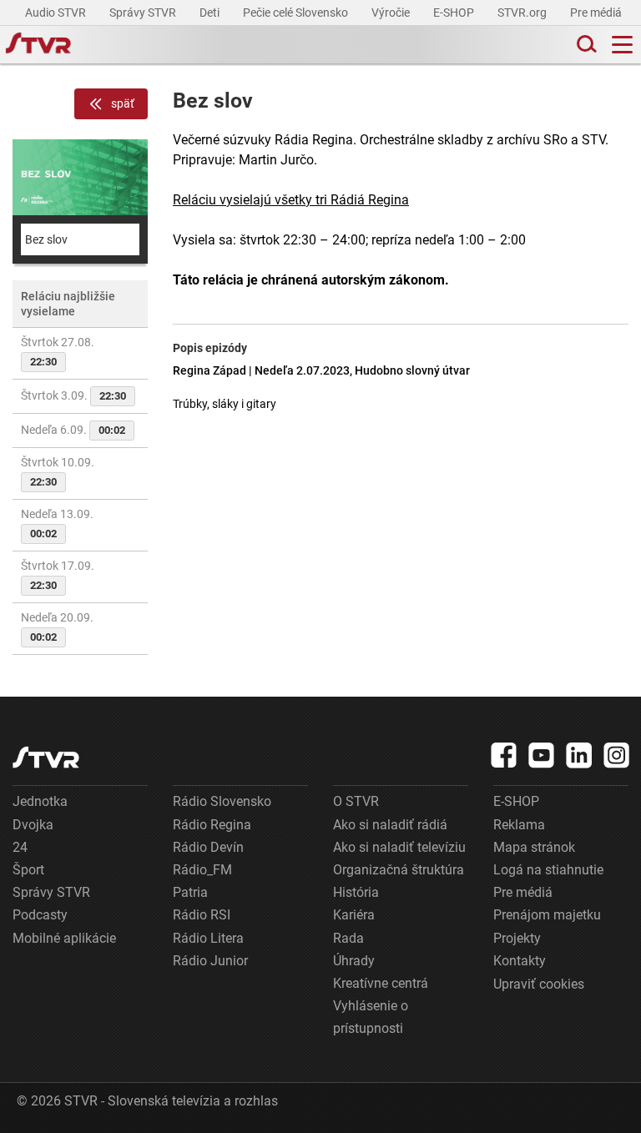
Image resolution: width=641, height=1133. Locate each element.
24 (20, 847)
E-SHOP (455, 12)
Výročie (391, 12)
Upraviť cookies (538, 984)
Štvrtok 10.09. (57, 472)
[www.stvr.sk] (46, 757)
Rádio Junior (210, 961)
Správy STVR (144, 12)
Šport (28, 870)
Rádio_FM (202, 870)
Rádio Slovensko (222, 801)
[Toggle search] (585, 44)
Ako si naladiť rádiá (390, 825)
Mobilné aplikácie (64, 938)
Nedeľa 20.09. (57, 627)
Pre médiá (597, 12)
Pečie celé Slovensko (297, 12)
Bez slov (46, 239)
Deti (210, 12)
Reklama (519, 825)
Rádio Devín (208, 847)
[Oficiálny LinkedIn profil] (579, 755)
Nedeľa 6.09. (73, 429)
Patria (190, 892)
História (356, 892)
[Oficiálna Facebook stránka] (504, 755)
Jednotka (40, 801)
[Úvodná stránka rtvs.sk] (38, 45)
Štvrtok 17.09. (57, 575)
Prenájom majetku (547, 915)
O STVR (356, 801)
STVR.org (523, 12)
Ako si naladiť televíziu (399, 847)
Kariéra (354, 915)
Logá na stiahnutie (548, 870)
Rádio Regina (212, 825)
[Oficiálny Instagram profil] (616, 755)
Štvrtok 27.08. (57, 351)
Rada (348, 938)
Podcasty (40, 915)
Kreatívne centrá (380, 983)
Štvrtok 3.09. (73, 395)
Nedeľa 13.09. (57, 523)
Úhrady (354, 961)
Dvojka (33, 825)
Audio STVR (56, 12)
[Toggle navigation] (622, 44)
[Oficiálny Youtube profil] (541, 755)
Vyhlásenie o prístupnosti (370, 1017)
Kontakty (519, 961)
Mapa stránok (534, 847)
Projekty (517, 938)
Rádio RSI (201, 915)
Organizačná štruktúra (398, 870)
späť (122, 103)
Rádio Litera (208, 938)
